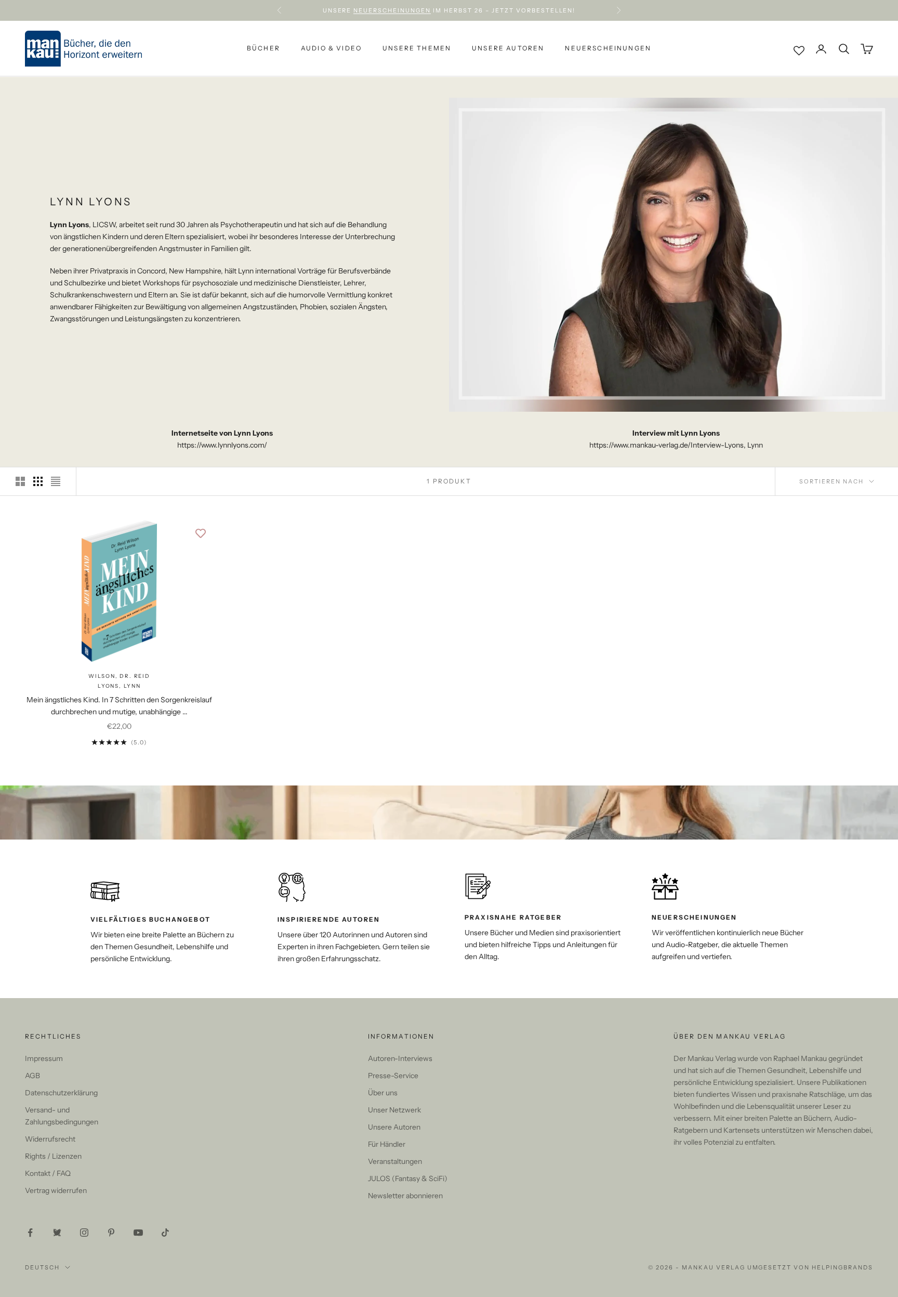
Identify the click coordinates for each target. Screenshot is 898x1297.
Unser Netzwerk (394, 1110)
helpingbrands (842, 1267)
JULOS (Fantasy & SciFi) (407, 1178)
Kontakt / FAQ (48, 1173)
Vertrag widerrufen (56, 1190)
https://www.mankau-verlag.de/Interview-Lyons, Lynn (676, 445)
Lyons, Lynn (119, 686)
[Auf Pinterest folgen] (111, 1232)
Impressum (44, 1058)
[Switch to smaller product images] (38, 481)
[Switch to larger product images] (20, 481)
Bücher (263, 49)
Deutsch (42, 1267)
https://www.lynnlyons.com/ (222, 445)
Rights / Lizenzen (53, 1156)
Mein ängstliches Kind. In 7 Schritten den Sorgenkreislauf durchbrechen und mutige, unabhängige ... (119, 705)
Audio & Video (331, 49)
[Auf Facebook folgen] (30, 1232)
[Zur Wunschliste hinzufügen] (200, 533)
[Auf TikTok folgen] (165, 1232)
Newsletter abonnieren (405, 1195)
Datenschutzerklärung (61, 1092)
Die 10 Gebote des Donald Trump (515, 10)
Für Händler (386, 1144)
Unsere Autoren (508, 49)
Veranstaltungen (395, 1161)
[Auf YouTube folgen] (138, 1232)
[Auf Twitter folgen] (57, 1232)
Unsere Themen (416, 49)
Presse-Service (393, 1075)
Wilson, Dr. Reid (119, 676)
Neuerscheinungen (608, 49)
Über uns (383, 1092)
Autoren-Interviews (400, 1058)
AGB (32, 1075)
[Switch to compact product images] (55, 481)
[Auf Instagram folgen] (84, 1232)
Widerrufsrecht (50, 1139)
